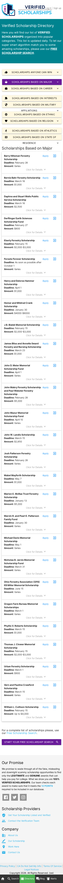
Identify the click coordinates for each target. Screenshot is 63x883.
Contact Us (14, 852)
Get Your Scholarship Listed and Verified (29, 815)
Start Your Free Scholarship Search (31, 742)
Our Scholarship (16, 840)
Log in (48, 8)
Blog (40, 879)
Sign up (57, 8)
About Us (13, 835)
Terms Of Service (52, 866)
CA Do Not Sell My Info (29, 866)
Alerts (51, 879)
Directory (27, 879)
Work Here (13, 846)
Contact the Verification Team (23, 820)
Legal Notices (31, 869)
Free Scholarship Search (22, 733)
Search (13, 879)
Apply (45, 155)
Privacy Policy (7, 866)
